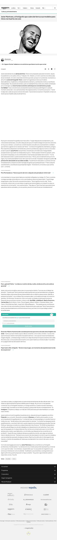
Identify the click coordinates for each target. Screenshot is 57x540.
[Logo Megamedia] (29, 528)
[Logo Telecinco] (28, 494)
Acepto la (8, 323)
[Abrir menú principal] (55, 8)
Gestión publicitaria (49, 520)
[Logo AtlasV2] (11, 514)
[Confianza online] (28, 535)
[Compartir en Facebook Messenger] (51, 69)
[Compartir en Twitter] (48, 69)
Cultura (14, 458)
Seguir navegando (6, 478)
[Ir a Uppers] (5, 8)
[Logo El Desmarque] (28, 499)
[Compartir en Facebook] (55, 69)
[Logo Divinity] (11, 499)
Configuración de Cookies (31, 520)
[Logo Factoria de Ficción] (46, 499)
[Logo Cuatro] (46, 494)
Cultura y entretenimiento (9, 11)
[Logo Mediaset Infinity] (11, 494)
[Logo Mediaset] (28, 488)
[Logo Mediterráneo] (46, 514)
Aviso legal (2, 520)
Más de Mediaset (6, 481)
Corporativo (5, 474)
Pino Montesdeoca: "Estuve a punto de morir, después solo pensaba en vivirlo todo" (26, 173)
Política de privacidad (20, 520)
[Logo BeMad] (46, 504)
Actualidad (8, 458)
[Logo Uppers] (10, 509)
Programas (4, 470)
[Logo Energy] (28, 504)
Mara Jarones (8, 59)
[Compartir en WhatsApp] (45, 69)
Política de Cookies (40, 520)
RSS (55, 520)
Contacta (28, 522)
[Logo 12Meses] (46, 509)
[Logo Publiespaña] (28, 514)
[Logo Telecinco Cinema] (28, 509)
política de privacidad (10, 323)
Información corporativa (10, 520)
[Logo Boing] (11, 504)
